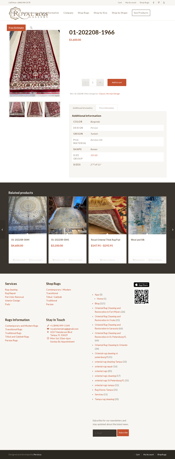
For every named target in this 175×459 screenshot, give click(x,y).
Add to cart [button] (20, 260)
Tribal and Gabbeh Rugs (17, 336)
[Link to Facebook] (153, 2)
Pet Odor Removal (14, 297)
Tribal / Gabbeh (54, 297)
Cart (120, 2)
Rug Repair (10, 293)
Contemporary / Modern (58, 289)
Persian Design (113, 94)
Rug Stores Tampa (104, 389)
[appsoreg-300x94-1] (142, 284)
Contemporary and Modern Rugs (21, 325)
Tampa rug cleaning (104, 399)
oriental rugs (101, 371)
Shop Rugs (144, 2)
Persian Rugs (11, 340)
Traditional (51, 300)
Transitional (52, 293)
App (97, 294)
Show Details (37, 260)
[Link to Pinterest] (158, 2)
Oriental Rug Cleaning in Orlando (111, 345)
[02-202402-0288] (2, 229)
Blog (97, 303)
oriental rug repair (104, 366)
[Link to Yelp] (163, 2)
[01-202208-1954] (172, 229)
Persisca (37, 454)
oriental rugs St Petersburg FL (109, 380)
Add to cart (117, 82)
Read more (139, 260)
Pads (7, 304)
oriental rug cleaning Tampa (108, 361)
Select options (108, 260)
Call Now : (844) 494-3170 (19, 2)
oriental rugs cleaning (105, 375)
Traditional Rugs (13, 333)
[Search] (31, 27)
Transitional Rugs (13, 329)
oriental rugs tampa (104, 385)
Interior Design (12, 300)
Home (100, 298)
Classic (102, 94)
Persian (49, 304)
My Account (130, 2)
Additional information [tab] (82, 108)
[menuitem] (120, 2)
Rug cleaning (11, 289)
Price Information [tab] (106, 108)
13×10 (93, 155)
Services (99, 394)
